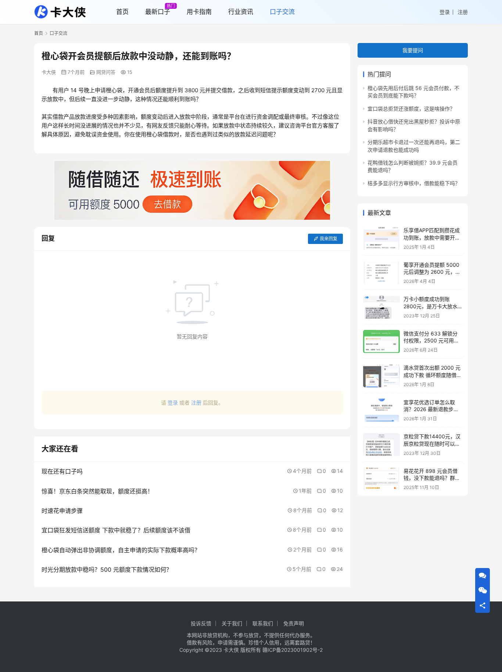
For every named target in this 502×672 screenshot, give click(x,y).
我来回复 (328, 238)
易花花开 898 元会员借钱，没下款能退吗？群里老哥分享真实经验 (432, 478)
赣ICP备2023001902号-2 (292, 650)
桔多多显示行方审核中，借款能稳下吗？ (413, 183)
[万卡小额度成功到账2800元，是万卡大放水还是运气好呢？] (381, 307)
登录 (445, 12)
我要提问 (412, 50)
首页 (38, 33)
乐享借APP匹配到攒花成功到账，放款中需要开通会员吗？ (432, 237)
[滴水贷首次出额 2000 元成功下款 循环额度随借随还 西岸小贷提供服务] (381, 376)
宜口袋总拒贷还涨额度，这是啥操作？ (411, 108)
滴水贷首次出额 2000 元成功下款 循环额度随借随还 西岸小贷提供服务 (433, 375)
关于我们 (232, 623)
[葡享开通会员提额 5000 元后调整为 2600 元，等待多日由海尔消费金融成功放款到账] (381, 272)
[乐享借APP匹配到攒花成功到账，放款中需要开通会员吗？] (381, 238)
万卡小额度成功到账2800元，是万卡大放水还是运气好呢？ (431, 306)
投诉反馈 (201, 623)
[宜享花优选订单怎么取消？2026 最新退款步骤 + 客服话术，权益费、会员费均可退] (381, 410)
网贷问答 (105, 72)
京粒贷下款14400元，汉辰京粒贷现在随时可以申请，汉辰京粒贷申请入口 (432, 444)
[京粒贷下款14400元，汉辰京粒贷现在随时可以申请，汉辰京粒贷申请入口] (381, 444)
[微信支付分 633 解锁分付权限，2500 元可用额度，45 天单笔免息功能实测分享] (381, 341)
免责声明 (293, 623)
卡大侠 (49, 72)
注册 (463, 12)
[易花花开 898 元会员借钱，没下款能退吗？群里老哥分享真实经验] (381, 478)
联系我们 (262, 623)
